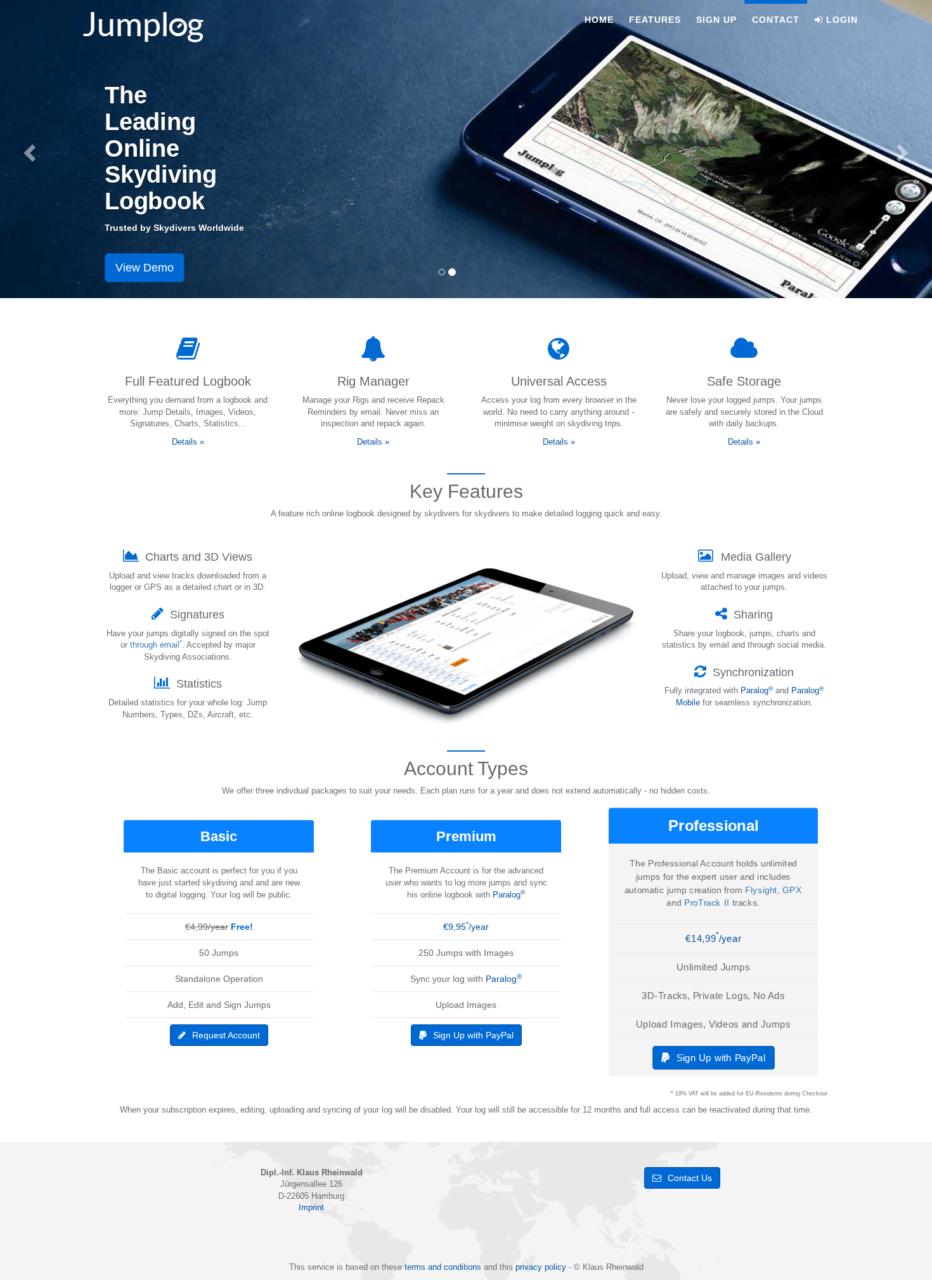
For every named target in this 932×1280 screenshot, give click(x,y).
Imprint (311, 1207)
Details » (188, 442)
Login (842, 20)
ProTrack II (707, 903)
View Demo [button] (144, 267)
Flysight (761, 889)
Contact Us (690, 1178)
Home (599, 20)
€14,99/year (713, 938)
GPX (792, 889)
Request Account (226, 1035)
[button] (28, 149)
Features (655, 20)
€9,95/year (466, 927)
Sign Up (716, 20)
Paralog (757, 690)
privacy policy (540, 1267)
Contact (775, 20)
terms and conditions (443, 1267)
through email (156, 645)
